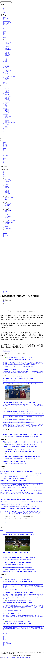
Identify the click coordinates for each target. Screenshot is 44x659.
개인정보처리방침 (6, 21)
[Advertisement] (22, 251)
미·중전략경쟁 (8, 49)
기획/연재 (7, 73)
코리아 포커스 (5, 56)
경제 (6, 59)
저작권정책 (5, 24)
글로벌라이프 (5, 77)
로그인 (4, 28)
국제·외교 (7, 55)
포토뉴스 (4, 82)
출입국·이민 (7, 109)
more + (1, 530)
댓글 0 (4, 301)
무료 (4, 12)
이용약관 (4, 19)
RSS (6, 646)
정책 (6, 60)
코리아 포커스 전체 (9, 197)
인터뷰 (6, 71)
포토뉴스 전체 (8, 228)
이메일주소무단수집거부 (8, 22)
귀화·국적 (7, 64)
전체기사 (4, 32)
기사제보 (4, 33)
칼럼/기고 (7, 121)
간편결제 (4, 34)
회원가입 (4, 29)
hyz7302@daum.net (6, 351)
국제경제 (7, 53)
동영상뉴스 (5, 83)
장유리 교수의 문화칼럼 (10, 76)
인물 (6, 115)
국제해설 (7, 46)
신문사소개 (5, 17)
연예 (6, 79)
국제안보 (7, 50)
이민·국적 (5, 61)
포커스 (4, 41)
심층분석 (7, 43)
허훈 (4, 8)
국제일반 (7, 48)
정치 (6, 58)
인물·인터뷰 (5, 67)
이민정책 (7, 66)
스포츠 (6, 127)
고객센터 (4, 37)
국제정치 (7, 52)
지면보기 (4, 176)
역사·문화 (7, 78)
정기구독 (4, 35)
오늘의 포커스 (8, 42)
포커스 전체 (7, 179)
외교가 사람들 (8, 70)
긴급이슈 (7, 44)
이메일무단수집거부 (7, 643)
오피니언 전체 (8, 216)
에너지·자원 (7, 54)
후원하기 (4, 31)
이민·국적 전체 (8, 203)
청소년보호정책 (6, 23)
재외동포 (7, 65)
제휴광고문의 (5, 18)
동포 (4, 9)
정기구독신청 (5, 638)
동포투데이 (5, 7)
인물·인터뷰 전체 (8, 210)
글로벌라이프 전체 (9, 222)
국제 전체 (7, 186)
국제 (4, 47)
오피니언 (4, 72)
